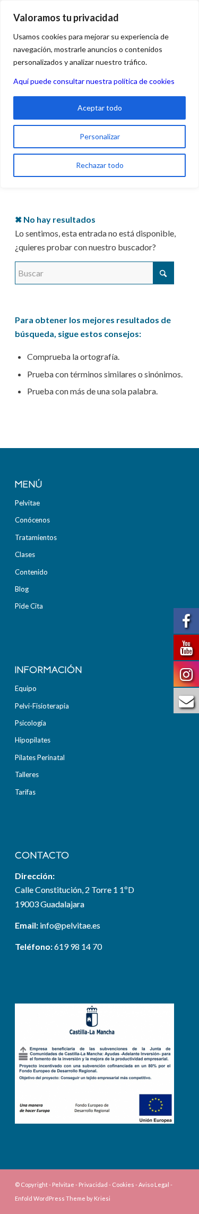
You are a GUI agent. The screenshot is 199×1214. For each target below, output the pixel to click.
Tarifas (25, 792)
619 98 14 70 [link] (78, 946)
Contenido (31, 572)
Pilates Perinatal (40, 757)
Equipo (26, 688)
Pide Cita (29, 606)
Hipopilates (32, 740)
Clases (25, 554)
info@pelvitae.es (70, 925)
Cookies (123, 1184)
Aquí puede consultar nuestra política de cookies (94, 81)
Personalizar (100, 136)
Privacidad (93, 1184)
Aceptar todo (99, 107)
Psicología (30, 723)
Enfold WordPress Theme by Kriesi (62, 1198)
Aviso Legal (154, 1184)
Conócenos (32, 520)
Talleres (27, 774)
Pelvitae (27, 503)
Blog (22, 589)
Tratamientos (36, 537)
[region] (99, 94)
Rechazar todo (100, 165)
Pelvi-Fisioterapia (42, 706)
